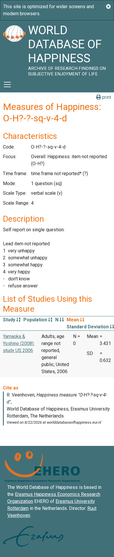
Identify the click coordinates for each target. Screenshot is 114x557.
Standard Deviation (88, 327)
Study (9, 320)
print (106, 97)
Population (35, 320)
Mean (73, 320)
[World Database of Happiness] (14, 48)
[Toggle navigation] (7, 84)
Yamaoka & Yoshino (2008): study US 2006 (18, 343)
